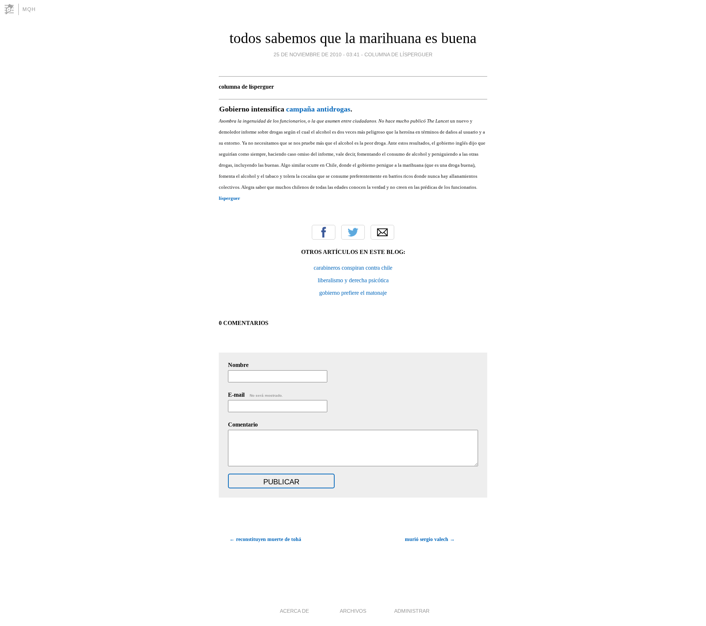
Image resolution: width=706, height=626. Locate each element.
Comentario (243, 424)
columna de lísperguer (398, 54)
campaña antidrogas (318, 109)
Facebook (323, 232)
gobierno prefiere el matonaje (353, 293)
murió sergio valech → (430, 539)
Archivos (353, 611)
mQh (29, 9)
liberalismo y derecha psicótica (353, 280)
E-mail (255, 395)
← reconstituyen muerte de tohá (265, 539)
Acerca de (294, 611)
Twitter (353, 232)
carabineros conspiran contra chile (353, 268)
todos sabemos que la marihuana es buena (353, 38)
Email (382, 232)
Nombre (238, 365)
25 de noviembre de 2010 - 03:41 (317, 54)
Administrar (411, 611)
